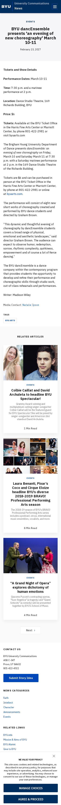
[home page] (6, 6)
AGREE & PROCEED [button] (30, 799)
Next (29, 630)
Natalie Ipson (31, 304)
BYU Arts (10, 320)
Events (30, 21)
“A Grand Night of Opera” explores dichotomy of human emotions (30, 587)
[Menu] (55, 6)
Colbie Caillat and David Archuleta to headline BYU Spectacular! (30, 394)
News (18, 8)
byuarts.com (14, 194)
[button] (54, 755)
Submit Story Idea (21, 678)
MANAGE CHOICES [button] (31, 788)
